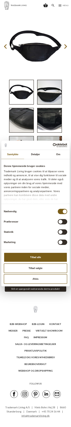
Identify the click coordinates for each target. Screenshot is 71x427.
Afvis (35, 278)
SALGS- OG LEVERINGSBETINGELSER (35, 344)
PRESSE (26, 330)
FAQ (26, 337)
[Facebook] (14, 394)
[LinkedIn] (46, 394)
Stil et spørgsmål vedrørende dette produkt (35, 288)
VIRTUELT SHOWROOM (49, 330)
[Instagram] (25, 394)
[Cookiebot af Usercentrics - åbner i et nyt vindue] (52, 145)
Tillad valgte (35, 268)
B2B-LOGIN (38, 324)
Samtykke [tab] (12, 154)
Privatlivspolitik (35, 350)
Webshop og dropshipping (35, 370)
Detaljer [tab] (35, 154)
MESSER (13, 330)
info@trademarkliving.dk (35, 415)
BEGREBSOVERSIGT (35, 364)
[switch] (62, 221)
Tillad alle (35, 257)
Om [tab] (58, 154)
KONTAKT (55, 324)
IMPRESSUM (40, 337)
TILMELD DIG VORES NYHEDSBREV (35, 357)
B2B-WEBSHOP (18, 324)
